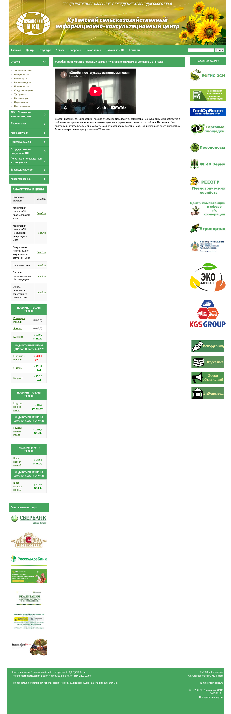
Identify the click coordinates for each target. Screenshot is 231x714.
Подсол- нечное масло (17, 407)
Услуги (60, 50)
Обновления (93, 50)
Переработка (21, 102)
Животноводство (23, 70)
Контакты (135, 50)
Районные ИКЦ (115, 50)
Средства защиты (23, 90)
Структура (45, 50)
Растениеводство (23, 82)
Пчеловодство (21, 86)
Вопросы (75, 50)
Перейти (41, 213)
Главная (16, 50)
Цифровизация (22, 106)
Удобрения (20, 94)
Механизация (21, 98)
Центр (30, 50)
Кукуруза (18, 336)
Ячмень (17, 328)
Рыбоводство (21, 78)
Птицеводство (21, 74)
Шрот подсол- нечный (17, 462)
